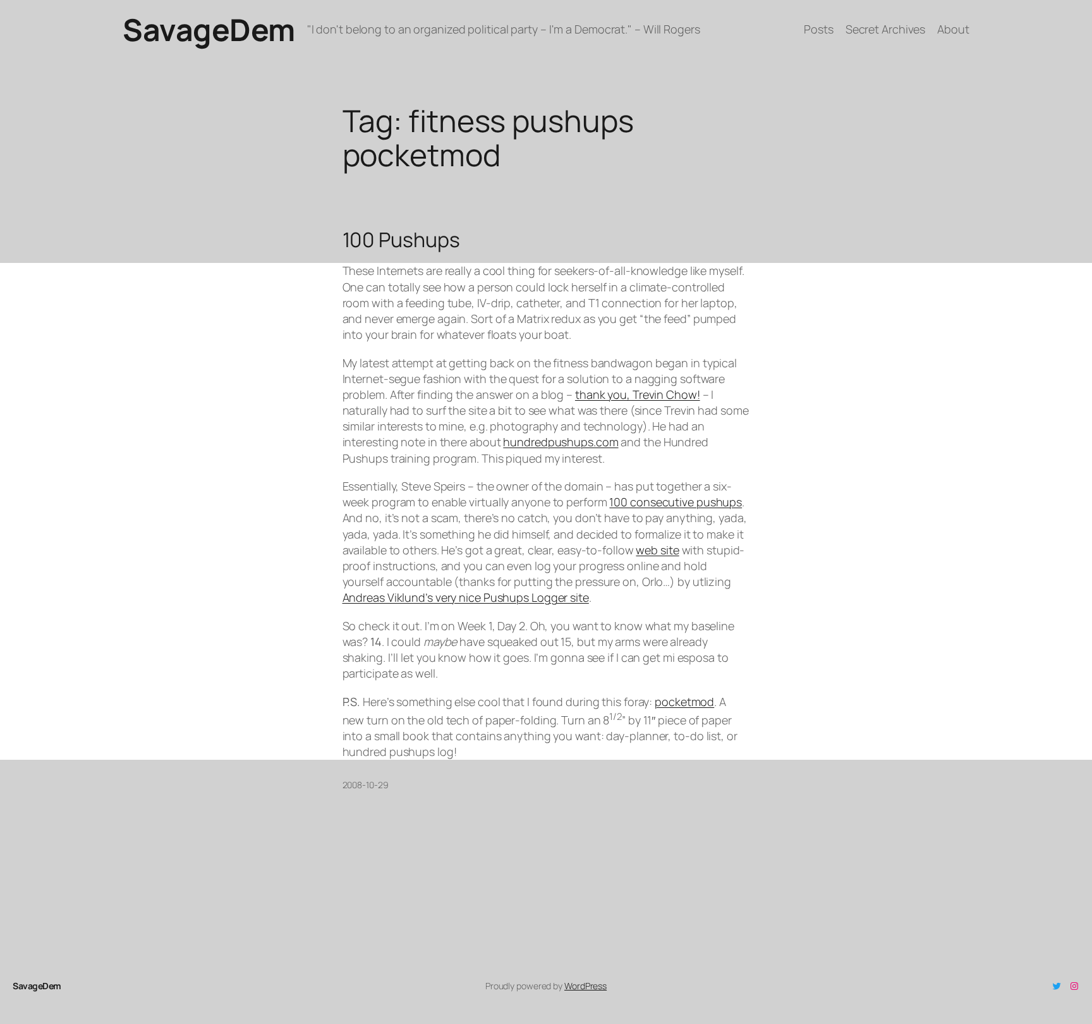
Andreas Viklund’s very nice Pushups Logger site (466, 597)
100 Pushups (401, 239)
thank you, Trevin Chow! (637, 394)
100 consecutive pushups (675, 501)
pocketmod (684, 701)
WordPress (585, 986)
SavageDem (209, 29)
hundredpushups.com (560, 441)
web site (657, 550)
